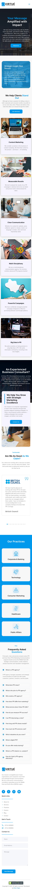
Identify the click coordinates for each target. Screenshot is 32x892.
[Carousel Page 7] (16, 524)
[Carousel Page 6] (15, 524)
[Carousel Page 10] (21, 524)
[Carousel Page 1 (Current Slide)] (7, 524)
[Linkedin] (19, 791)
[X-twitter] (8, 791)
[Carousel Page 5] (13, 524)
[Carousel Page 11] (23, 524)
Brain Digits (17, 888)
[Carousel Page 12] (24, 524)
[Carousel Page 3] (10, 524)
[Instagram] (14, 791)
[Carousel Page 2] (8, 524)
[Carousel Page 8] (18, 524)
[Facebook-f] (3, 791)
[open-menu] (29, 4)
